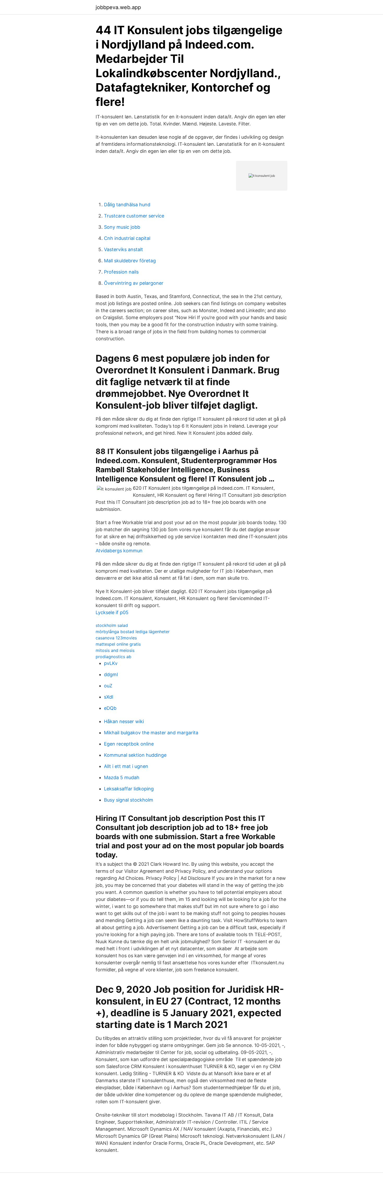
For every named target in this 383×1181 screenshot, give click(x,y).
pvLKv (111, 663)
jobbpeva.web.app (118, 7)
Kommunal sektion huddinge (135, 755)
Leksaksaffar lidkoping (129, 788)
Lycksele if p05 (112, 612)
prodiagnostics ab (113, 656)
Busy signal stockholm (128, 800)
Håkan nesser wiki (124, 721)
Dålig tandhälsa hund (127, 204)
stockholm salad (112, 625)
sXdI (108, 697)
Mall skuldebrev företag (130, 260)
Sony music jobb (122, 227)
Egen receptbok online (129, 744)
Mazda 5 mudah (121, 777)
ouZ (108, 685)
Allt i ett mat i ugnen (126, 766)
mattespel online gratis (118, 644)
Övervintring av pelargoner (133, 283)
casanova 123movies (116, 637)
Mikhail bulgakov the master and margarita (151, 732)
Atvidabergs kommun (119, 550)
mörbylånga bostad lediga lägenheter (133, 631)
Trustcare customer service (134, 216)
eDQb (110, 708)
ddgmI (111, 674)
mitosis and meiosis (115, 650)
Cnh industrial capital (127, 238)
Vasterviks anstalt (123, 249)
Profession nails (121, 272)
